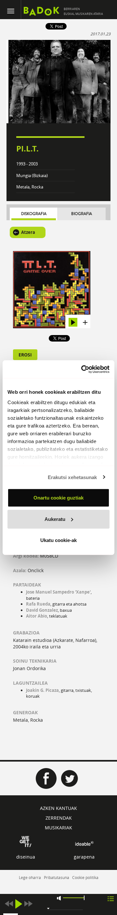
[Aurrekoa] (9, 904)
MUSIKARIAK (58, 828)
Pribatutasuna (56, 877)
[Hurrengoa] (28, 904)
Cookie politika (85, 877)
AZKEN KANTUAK (58, 808)
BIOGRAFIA (81, 214)
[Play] (18, 904)
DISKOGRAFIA (33, 214)
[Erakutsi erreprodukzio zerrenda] (111, 898)
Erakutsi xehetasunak (72, 477)
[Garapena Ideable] (84, 843)
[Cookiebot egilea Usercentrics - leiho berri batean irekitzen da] (83, 369)
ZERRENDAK (59, 818)
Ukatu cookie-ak (58, 540)
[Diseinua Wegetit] (25, 841)
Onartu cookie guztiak (58, 497)
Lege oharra (30, 877)
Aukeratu (55, 519)
